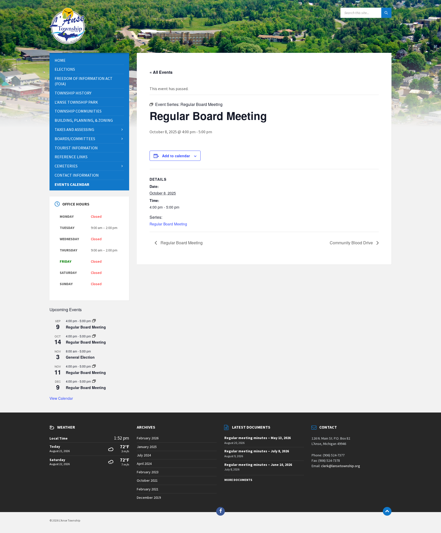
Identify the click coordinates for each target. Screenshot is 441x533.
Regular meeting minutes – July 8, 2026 (256, 451)
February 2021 (147, 489)
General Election (80, 357)
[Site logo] (67, 42)
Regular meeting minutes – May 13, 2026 (257, 437)
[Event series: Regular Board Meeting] (94, 321)
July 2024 (144, 455)
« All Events (161, 72)
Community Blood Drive (352, 243)
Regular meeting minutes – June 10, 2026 (258, 464)
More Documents (238, 480)
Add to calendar (176, 155)
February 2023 (147, 472)
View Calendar (61, 398)
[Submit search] (386, 13)
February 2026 (147, 438)
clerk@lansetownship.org (340, 466)
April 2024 (144, 463)
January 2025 (147, 446)
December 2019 (149, 497)
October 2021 (147, 480)
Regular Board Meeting (168, 223)
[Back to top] (387, 511)
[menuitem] (89, 60)
